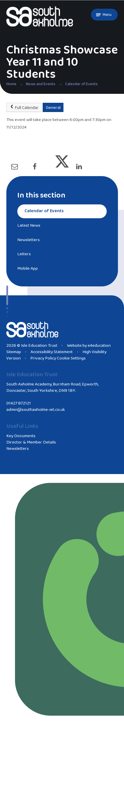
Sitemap (13, 351)
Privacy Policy (43, 358)
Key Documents (20, 435)
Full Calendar (27, 107)
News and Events (40, 84)
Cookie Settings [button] (71, 358)
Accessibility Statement (52, 351)
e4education (99, 345)
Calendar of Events (81, 84)
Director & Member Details (31, 442)
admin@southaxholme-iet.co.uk (35, 409)
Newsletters (17, 448)
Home (11, 84)
